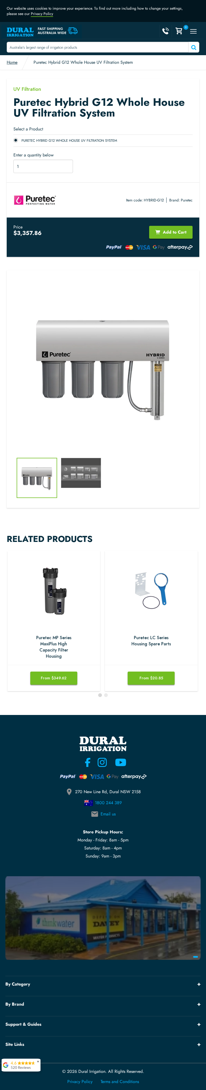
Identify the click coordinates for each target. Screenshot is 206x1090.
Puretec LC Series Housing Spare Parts (151, 641)
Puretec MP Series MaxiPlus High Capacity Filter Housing (53, 647)
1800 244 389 (108, 803)
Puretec (187, 200)
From (54, 678)
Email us (108, 814)
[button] (100, 695)
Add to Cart (174, 232)
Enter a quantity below (33, 155)
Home (12, 62)
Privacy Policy (42, 13)
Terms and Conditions (120, 1082)
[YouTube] (117, 762)
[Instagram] (102, 762)
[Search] (193, 47)
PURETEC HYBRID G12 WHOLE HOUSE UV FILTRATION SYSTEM (69, 140)
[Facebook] (87, 762)
